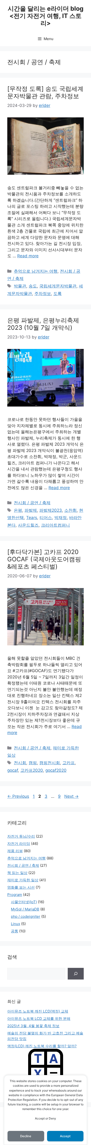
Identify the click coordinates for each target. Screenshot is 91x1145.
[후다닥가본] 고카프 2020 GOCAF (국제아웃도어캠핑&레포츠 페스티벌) (44, 559)
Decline (25, 1136)
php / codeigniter (25, 916)
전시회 (20, 762)
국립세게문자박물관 (57, 286)
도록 (57, 293)
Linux (15, 923)
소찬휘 (70, 510)
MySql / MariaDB (25, 909)
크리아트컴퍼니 (55, 525)
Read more (28, 255)
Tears (31, 517)
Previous (18, 796)
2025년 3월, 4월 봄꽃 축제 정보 (33, 1026)
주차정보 (42, 293)
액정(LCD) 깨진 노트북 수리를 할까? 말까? (42, 1046)
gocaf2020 (55, 770)
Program (14, 894)
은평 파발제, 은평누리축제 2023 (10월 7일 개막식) (43, 324)
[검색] (76, 974)
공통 (14, 931)
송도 (33, 286)
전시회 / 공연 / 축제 (32, 502)
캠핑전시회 (49, 762)
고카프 (68, 762)
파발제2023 (50, 510)
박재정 (60, 517)
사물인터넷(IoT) (24, 902)
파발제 (31, 510)
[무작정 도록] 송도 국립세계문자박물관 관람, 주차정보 (45, 92)
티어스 (46, 517)
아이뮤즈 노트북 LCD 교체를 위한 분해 (38, 1018)
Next (71, 796)
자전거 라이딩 (18, 843)
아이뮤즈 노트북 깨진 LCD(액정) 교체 (37, 1011)
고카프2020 (31, 770)
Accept (65, 1136)
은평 (18, 510)
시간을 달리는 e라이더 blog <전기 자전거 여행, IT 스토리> (45, 16)
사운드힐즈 (28, 525)
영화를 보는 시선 (21, 887)
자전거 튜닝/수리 (21, 836)
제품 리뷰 (15, 851)
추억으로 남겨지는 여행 (36, 271)
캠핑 (33, 762)
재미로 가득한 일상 (22, 880)
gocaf (12, 770)
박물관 (20, 286)
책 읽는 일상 (17, 872)
